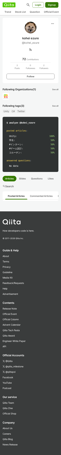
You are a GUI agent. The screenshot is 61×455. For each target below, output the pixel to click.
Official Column (11, 319)
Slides (22, 178)
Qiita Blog (8, 439)
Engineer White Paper (14, 341)
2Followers (44, 66)
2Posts (17, 66)
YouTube (7, 382)
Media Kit (8, 277)
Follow (30, 76)
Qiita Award (9, 335)
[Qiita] (9, 4)
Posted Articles (16, 196)
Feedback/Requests (13, 283)
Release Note (10, 308)
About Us (7, 428)
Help (5, 288)
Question (35, 11)
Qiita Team (8, 402)
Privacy (7, 266)
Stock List (20, 11)
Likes (51, 178)
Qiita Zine (8, 408)
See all (55, 89)
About (6, 256)
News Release (10, 444)
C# (13, 111)
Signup (52, 4)
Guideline (7, 272)
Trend (8, 11)
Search (8, 186)
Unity (6, 111)
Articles (9, 178)
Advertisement (10, 294)
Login (38, 4)
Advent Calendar (11, 324)
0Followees (30, 66)
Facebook (8, 377)
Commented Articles (41, 196)
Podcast (7, 388)
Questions (37, 178)
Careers (7, 433)
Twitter (21, 111)
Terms (6, 261)
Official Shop (9, 413)
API (4, 346)
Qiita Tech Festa (11, 330)
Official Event (51, 11)
